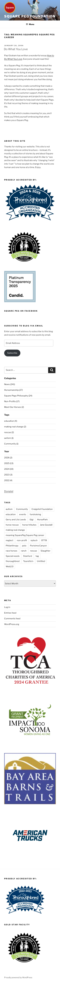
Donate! (8, 491)
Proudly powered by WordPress (18, 977)
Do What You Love (16, 49)
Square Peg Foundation (30, 16)
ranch (24, 551)
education (11, 514)
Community (22, 509)
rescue (33, 551)
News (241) (9, 384)
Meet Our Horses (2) (14, 407)
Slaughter (45, 551)
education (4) (10, 421)
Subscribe (12, 353)
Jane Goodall (46, 525)
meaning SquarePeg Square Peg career (25, 535)
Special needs (13, 556)
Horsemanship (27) (13, 390)
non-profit (22, 540)
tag (37, 556)
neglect (9, 540)
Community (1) (11, 444)
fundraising (35, 514)
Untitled (41, 561)
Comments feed (12, 618)
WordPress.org (11, 624)
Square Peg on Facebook (21, 311)
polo (24, 545)
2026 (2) (8, 457)
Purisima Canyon (38, 545)
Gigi (31, 519)
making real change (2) (15, 426)
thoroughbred (13, 561)
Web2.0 (9, 566)
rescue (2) (9, 432)
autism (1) (9, 438)
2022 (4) (8, 480)
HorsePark (42, 519)
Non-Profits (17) (12, 401)
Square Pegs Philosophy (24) (18, 395)
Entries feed (10, 613)
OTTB (44, 540)
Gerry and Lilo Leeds (16, 519)
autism (9, 509)
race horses (11, 551)
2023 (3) (8, 474)
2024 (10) (8, 469)
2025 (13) (8, 463)
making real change (15, 530)
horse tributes (29, 525)
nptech (34, 540)
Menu (31, 24)
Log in (7, 607)
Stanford (27, 556)
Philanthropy (12, 545)
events (22, 514)
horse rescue (12, 525)
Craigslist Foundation (42, 509)
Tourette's (28, 561)
